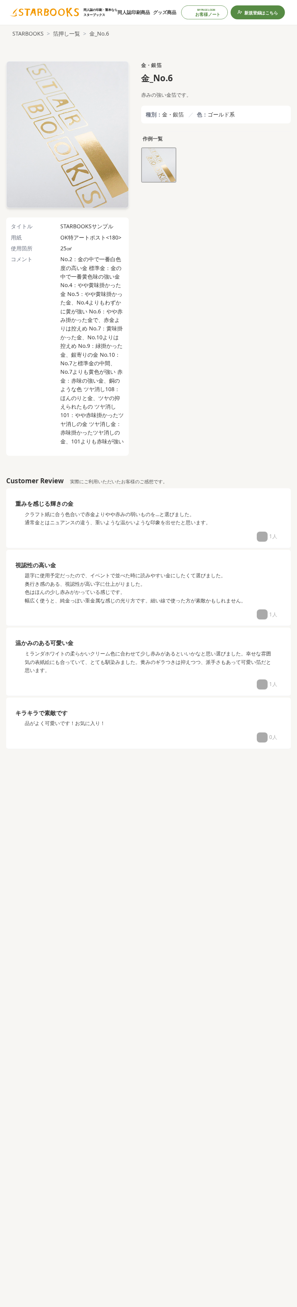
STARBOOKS (28, 33)
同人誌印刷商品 (134, 12)
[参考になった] (262, 537)
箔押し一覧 (66, 33)
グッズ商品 (164, 12)
